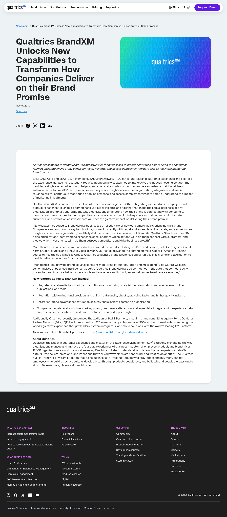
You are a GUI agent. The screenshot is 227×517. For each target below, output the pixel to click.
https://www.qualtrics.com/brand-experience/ (117, 332)
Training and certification (131, 455)
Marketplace (178, 455)
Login (187, 7)
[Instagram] (8, 495)
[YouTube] (37, 495)
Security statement (70, 508)
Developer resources (127, 450)
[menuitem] (38, 7)
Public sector (69, 444)
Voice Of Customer (18, 463)
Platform (176, 444)
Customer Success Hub (129, 439)
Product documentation (130, 444)
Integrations (178, 461)
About (174, 434)
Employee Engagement (20, 474)
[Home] (16, 8)
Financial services (71, 439)
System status (124, 461)
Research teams (70, 468)
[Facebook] (15, 495)
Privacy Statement (17, 508)
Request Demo (207, 7)
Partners (175, 466)
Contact (175, 439)
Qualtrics (21, 111)
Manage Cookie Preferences (100, 508)
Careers (175, 450)
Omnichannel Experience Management (29, 468)
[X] (23, 495)
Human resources (71, 484)
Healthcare (67, 434)
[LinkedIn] (30, 495)
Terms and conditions (43, 508)
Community (123, 434)
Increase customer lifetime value (25, 434)
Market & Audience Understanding (27, 484)
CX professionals (71, 463)
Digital (65, 479)
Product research (71, 474)
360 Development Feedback (23, 479)
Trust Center (178, 471)
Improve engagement (19, 439)
